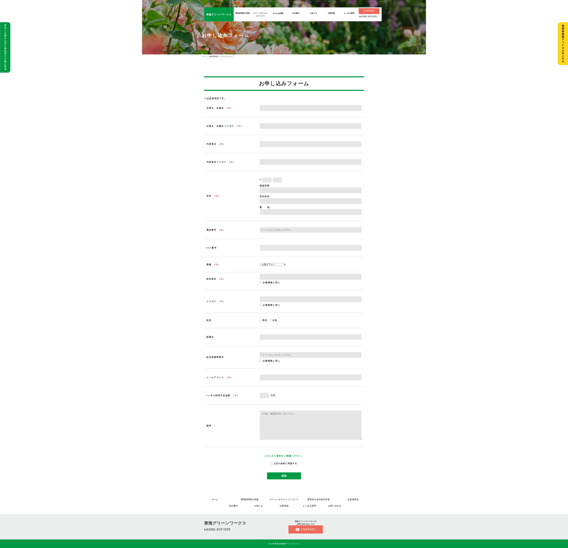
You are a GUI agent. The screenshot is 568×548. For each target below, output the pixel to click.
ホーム (204, 56)
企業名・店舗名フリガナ (220, 126)
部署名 (210, 337)
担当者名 (211, 279)
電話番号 (211, 230)
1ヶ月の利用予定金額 (218, 395)
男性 (264, 320)
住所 (208, 196)
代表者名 (211, 144)
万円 (272, 395)
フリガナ (211, 301)
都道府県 (265, 185)
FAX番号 (211, 248)
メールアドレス (215, 377)
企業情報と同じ (271, 282)
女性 (274, 320)
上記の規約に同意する (285, 463)
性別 (208, 320)
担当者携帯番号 (215, 357)
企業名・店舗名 (215, 108)
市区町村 (265, 196)
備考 (208, 425)
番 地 (265, 207)
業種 (208, 264)
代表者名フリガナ (216, 162)
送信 (284, 475)
